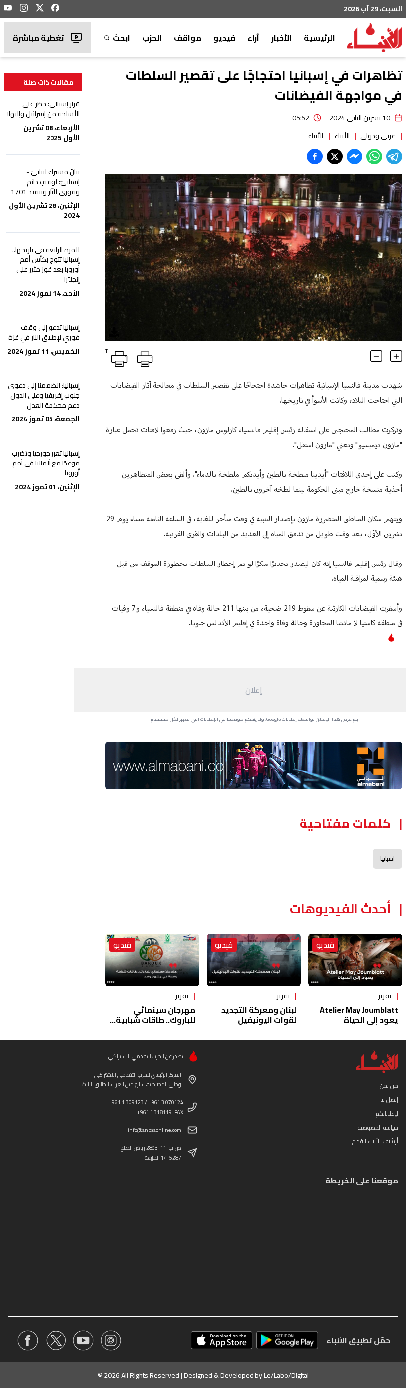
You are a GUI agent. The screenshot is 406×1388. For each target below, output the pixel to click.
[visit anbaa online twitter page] (55, 1340)
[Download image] (114, 332)
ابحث (121, 38)
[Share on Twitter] (335, 156)
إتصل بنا (389, 1099)
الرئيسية (319, 38)
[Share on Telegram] (394, 156)
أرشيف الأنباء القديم (375, 1141)
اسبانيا (387, 858)
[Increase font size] (396, 356)
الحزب (152, 38)
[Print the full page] (143, 357)
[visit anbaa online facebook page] (28, 1340)
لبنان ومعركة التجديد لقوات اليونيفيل (259, 1014)
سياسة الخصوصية (378, 1127)
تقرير (384, 995)
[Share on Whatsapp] (374, 156)
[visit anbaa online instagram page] (111, 1340)
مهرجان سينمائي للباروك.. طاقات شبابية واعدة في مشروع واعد (155, 1019)
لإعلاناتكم (387, 1113)
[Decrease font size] (376, 356)
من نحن (389, 1085)
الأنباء (342, 136)
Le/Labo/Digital (286, 1375)
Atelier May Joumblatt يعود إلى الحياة (359, 1014)
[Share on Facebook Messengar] (354, 156)
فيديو (224, 38)
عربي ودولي (377, 136)
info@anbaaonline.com (154, 1130)
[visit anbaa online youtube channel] (83, 1340)
